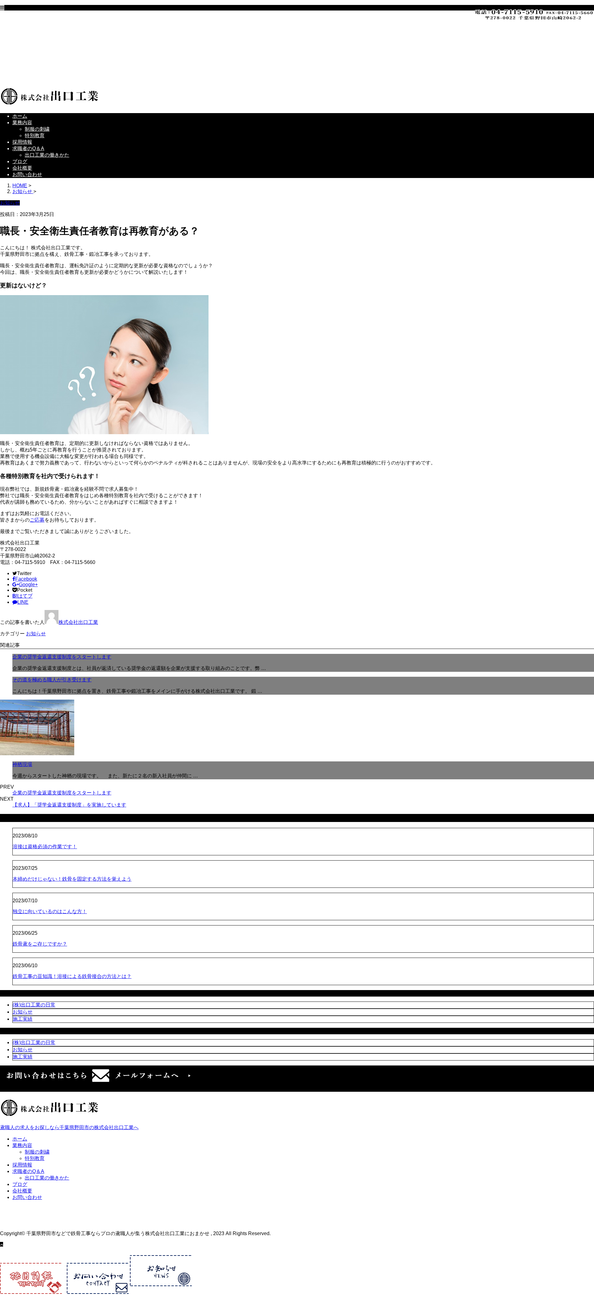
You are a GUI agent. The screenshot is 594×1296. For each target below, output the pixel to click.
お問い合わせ (39, 76)
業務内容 (35, 25)
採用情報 (35, 44)
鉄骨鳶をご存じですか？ (40, 944)
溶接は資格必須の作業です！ (45, 846)
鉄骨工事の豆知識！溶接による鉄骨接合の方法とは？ (72, 976)
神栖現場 (22, 764)
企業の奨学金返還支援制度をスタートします (61, 656)
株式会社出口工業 (78, 622)
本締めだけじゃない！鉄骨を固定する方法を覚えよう (72, 879)
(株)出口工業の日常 (34, 1004)
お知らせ (36, 633)
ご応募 (37, 520)
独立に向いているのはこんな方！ (50, 911)
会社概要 (35, 70)
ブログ (32, 63)
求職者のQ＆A (41, 50)
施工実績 (22, 1019)
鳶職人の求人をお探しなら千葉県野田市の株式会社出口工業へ (69, 1127)
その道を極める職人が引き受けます (52, 679)
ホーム (32, 18)
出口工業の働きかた (59, 57)
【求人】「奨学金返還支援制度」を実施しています (69, 804)
